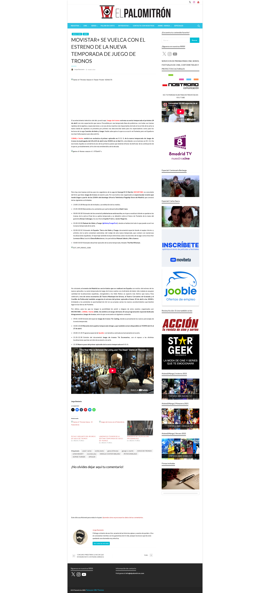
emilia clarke (99, 451)
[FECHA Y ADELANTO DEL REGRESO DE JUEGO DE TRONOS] (84, 428)
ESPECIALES (178, 26)
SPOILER (92, 457)
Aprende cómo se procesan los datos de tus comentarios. (123, 517)
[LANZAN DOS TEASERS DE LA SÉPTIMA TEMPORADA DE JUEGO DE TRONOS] (112, 428)
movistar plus (91, 454)
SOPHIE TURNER (79, 457)
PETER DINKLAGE (130, 454)
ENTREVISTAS (123, 26)
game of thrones (112, 451)
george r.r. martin (127, 451)
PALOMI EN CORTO (108, 26)
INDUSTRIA (75, 26)
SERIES (93, 26)
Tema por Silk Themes (95, 590)
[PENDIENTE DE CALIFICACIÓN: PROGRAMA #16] (140, 428)
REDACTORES (77, 34)
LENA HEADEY (78, 454)
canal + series (86, 451)
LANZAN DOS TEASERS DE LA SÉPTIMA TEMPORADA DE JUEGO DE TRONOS (111, 438)
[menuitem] (75, 25)
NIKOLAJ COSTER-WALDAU (110, 454)
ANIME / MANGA (164, 26)
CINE (85, 26)
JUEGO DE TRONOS (144, 451)
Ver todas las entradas (101, 543)
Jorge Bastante (79, 69)
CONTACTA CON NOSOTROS (143, 26)
